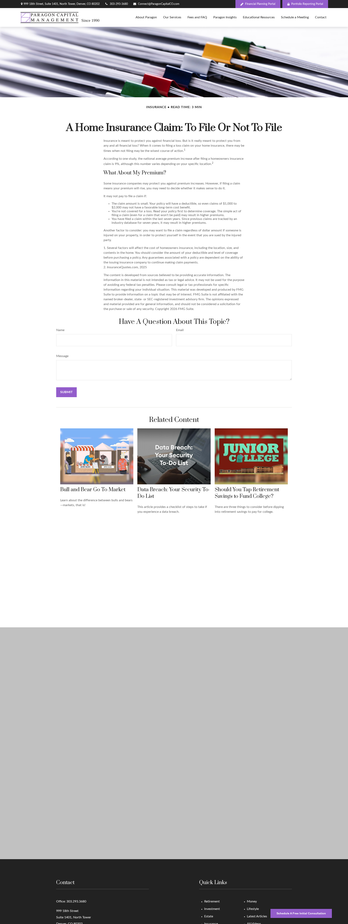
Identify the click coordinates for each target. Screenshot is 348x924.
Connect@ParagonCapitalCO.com (158, 4)
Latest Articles (257, 916)
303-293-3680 (119, 4)
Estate (208, 916)
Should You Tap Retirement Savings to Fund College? (247, 493)
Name (60, 330)
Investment (212, 909)
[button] (146, 17)
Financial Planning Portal (260, 4)
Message (62, 356)
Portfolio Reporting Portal (307, 4)
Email (180, 330)
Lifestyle (253, 909)
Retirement (212, 901)
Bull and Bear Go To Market (92, 489)
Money (252, 901)
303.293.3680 (76, 901)
